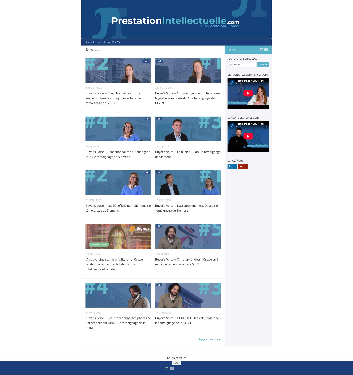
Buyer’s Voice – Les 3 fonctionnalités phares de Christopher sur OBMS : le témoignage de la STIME (118, 322)
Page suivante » (209, 339)
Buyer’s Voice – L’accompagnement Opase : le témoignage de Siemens (186, 208)
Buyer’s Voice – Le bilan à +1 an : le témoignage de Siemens (187, 154)
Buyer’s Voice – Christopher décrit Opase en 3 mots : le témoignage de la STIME (186, 262)
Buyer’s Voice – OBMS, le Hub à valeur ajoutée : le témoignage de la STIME (187, 320)
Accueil (89, 42)
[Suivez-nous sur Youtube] (266, 49)
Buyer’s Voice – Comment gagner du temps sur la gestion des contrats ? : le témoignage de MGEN (187, 98)
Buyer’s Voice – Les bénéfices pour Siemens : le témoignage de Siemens (118, 208)
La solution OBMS (109, 42)
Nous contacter (176, 358)
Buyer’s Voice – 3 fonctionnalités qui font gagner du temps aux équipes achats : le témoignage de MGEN (114, 98)
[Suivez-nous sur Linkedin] (261, 49)
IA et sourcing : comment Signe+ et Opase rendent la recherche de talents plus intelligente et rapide (114, 264)
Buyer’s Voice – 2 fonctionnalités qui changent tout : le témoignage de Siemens (117, 154)
